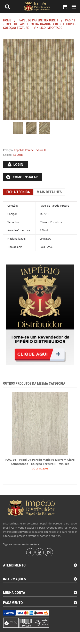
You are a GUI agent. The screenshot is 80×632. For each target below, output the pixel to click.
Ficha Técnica (18, 192)
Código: (7, 155)
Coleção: (8, 150)
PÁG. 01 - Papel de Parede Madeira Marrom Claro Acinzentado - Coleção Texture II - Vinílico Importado (40, 462)
